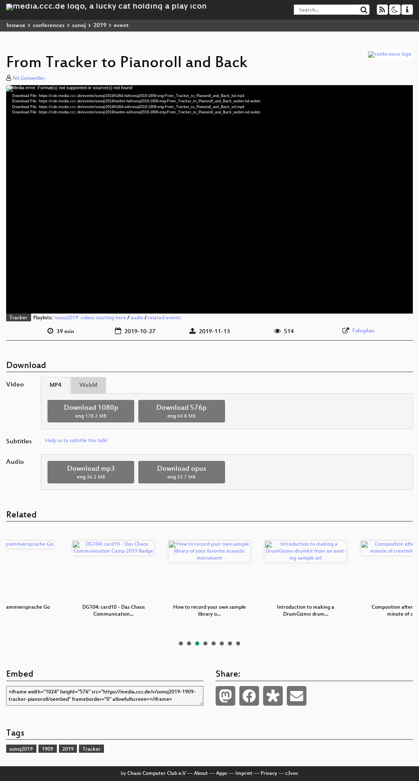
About (201, 773)
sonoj (79, 25)
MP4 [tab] (55, 385)
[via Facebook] (249, 696)
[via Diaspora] (273, 696)
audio (137, 318)
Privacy (269, 773)
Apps (221, 773)
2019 (99, 25)
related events (164, 318)
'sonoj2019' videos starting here (90, 318)
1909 (47, 749)
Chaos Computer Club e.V (156, 773)
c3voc (291, 773)
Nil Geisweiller (29, 78)
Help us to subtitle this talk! (76, 441)
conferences (49, 25)
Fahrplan (363, 330)
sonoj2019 (21, 749)
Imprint (243, 773)
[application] (209, 199)
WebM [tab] (88, 385)
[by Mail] (296, 696)
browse (16, 25)
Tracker (18, 318)
